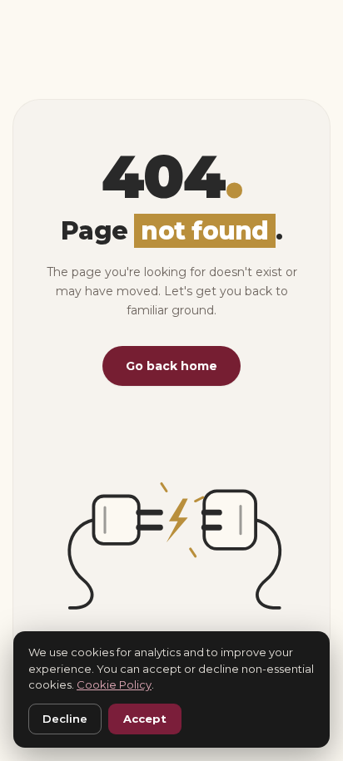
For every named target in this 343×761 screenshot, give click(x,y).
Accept (145, 718)
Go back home (171, 365)
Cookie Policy (114, 684)
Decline (64, 718)
